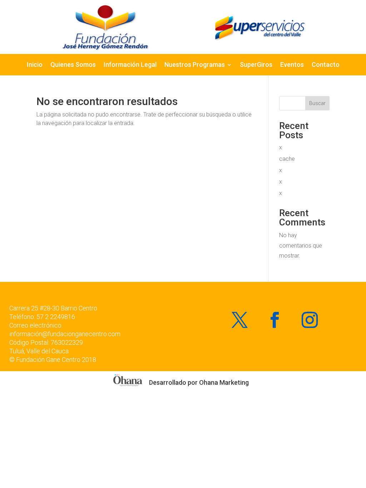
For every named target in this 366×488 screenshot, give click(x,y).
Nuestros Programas (194, 65)
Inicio (35, 65)
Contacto (326, 65)
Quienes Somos (73, 65)
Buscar (317, 103)
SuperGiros (256, 65)
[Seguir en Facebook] (275, 320)
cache (287, 158)
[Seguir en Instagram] (310, 320)
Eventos (292, 65)
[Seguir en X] (240, 320)
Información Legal (130, 65)
